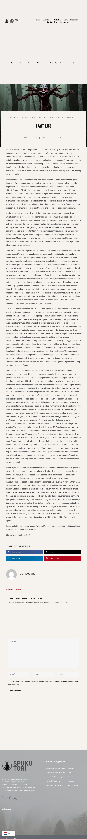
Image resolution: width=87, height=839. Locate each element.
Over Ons (46, 20)
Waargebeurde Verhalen (58, 63)
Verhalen (57, 20)
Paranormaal (16, 63)
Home (37, 20)
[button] (73, 63)
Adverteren (64, 22)
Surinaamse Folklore (35, 63)
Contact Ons (52, 22)
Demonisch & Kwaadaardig (22, 118)
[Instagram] (9, 798)
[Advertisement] (43, 622)
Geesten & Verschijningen (50, 118)
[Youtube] (15, 798)
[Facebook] (4, 798)
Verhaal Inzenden (71, 20)
